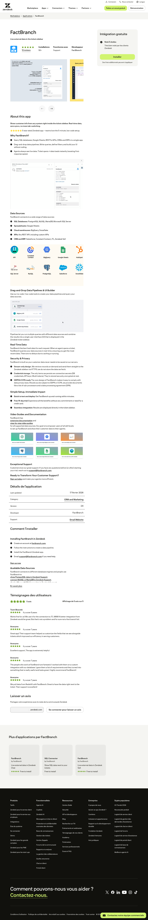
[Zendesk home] (8, 7)
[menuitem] (141, 2)
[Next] (51, 108)
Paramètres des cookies (75, 914)
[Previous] (42, 108)
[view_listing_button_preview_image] (38, 80)
